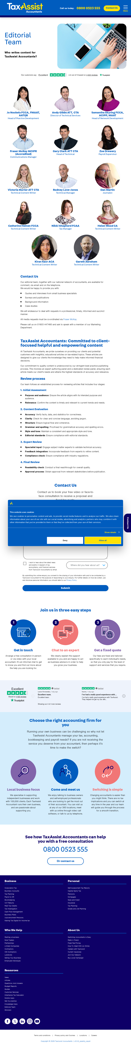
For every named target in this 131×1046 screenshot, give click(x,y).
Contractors (9, 949)
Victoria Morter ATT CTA (23, 190)
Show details (110, 532)
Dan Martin (107, 190)
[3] (107, 632)
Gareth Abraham (86, 261)
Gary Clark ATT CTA (65, 151)
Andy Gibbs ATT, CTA (65, 112)
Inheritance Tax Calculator (14, 995)
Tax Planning (9, 894)
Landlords (8, 955)
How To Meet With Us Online (78, 946)
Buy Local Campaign (75, 958)
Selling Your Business (13, 958)
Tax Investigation (11, 909)
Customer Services (12, 992)
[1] (23, 632)
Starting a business (12, 937)
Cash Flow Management (14, 912)
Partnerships (9, 943)
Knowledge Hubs (11, 1004)
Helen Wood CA (108, 226)
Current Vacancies (74, 952)
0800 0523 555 (88, 8)
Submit (65, 588)
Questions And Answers (14, 983)
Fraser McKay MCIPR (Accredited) (23, 152)
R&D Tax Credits (11, 906)
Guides (7, 989)
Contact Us (128, 523)
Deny (65, 540)
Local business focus (23, 789)
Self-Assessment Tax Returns (79, 888)
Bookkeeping (10, 900)
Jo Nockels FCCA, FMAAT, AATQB (23, 114)
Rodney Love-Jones (65, 190)
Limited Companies (12, 946)
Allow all (103, 540)
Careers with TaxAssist (76, 949)
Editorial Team (10, 1007)
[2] (65, 632)
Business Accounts (12, 891)
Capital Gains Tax (74, 891)
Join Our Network (74, 955)
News (7, 977)
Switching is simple (107, 789)
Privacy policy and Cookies (65, 1035)
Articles (7, 980)
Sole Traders (9, 940)
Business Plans (10, 915)
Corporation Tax (11, 888)
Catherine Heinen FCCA (23, 226)
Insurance (71, 903)
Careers (94, 1035)
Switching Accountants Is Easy (79, 937)
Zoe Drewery (107, 151)
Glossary (8, 1010)
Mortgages (72, 897)
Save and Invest (74, 900)
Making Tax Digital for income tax (17, 920)
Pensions (71, 894)
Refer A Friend (73, 940)
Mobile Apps (9, 998)
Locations (83, 1035)
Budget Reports (11, 986)
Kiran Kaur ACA (44, 261)
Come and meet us (65, 789)
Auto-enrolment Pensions (14, 918)
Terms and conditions (42, 1035)
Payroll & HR (9, 897)
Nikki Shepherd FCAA (65, 226)
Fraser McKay (70, 319)
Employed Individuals (13, 961)
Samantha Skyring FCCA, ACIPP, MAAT (107, 114)
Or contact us (65, 861)
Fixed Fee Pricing (74, 943)
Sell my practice (11, 1001)
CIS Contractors (11, 952)
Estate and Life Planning (77, 909)
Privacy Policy (71, 580)
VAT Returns (9, 903)
